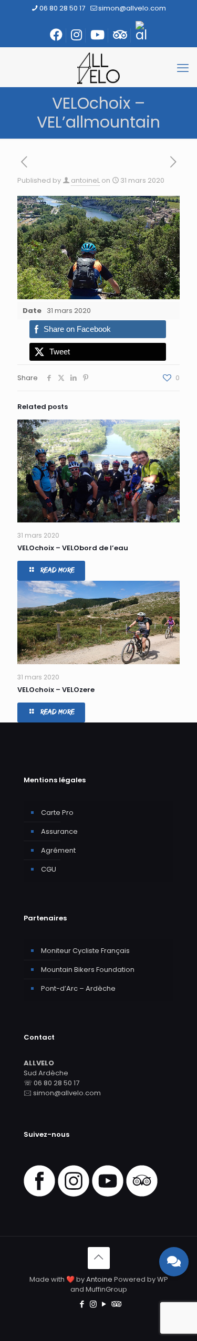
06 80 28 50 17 (62, 8)
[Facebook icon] (82, 1303)
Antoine (99, 1279)
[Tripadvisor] (142, 1194)
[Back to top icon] (99, 1258)
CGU (48, 869)
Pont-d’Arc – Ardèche (78, 988)
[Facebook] (39, 1194)
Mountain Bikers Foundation (87, 970)
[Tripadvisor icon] (115, 1303)
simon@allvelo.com (132, 8)
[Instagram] (73, 1194)
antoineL (85, 180)
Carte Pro (57, 813)
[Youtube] (107, 1194)
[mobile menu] (183, 68)
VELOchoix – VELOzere (56, 690)
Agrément (58, 850)
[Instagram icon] (93, 1303)
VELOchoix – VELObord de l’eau (72, 548)
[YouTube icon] (104, 1303)
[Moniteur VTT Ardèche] (98, 68)
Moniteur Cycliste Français (85, 951)
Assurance (59, 831)
